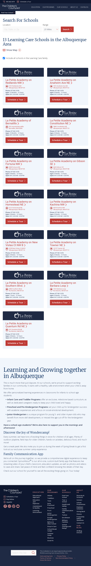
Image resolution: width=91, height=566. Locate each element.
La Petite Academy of (18, 122)
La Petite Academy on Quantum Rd (19, 325)
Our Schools (62, 7)
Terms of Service (45, 558)
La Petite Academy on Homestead (19, 203)
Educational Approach (37, 496)
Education (35, 7)
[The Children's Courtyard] (13, 491)
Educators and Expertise (36, 501)
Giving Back (81, 511)
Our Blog (84, 7)
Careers (79, 500)
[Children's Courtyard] (11, 7)
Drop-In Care (51, 526)
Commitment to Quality (37, 507)
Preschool (50, 508)
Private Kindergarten (52, 518)
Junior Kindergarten (52, 514)
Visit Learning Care (46, 556)
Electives (50, 538)
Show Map (12, 50)
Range (45, 25)
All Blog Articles (79, 531)
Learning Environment (37, 511)
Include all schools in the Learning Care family (26, 58)
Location (6, 25)
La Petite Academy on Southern (19, 284)
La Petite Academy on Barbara (63, 284)
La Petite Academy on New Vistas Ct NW (22, 244)
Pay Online (10, 499)
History (79, 514)
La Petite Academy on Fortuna (19, 163)
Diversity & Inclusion (80, 496)
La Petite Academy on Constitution (63, 122)
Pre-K (49, 510)
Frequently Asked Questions (80, 518)
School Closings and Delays (66, 526)
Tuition (64, 515)
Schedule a (15, 99)
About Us (74, 7)
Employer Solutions (80, 508)
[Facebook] (5, 506)
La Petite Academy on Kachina (63, 203)
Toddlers (50, 498)
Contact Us (80, 523)
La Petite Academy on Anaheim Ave (63, 81)
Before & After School (51, 523)
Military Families (65, 521)
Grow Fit (50, 540)
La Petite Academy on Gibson (67, 163)
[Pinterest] (13, 506)
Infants (49, 495)
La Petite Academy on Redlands (19, 81)
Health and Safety (66, 505)
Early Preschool (50, 504)
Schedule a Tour (25, 2)
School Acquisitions (81, 503)
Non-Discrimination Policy (64, 558)
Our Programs (48, 7)
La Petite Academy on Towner (63, 244)
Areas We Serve (45, 560)
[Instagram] (9, 506)
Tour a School (64, 501)
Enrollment (66, 517)
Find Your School (7, 13)
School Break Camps (52, 530)
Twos (49, 501)
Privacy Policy (61, 556)
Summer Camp (50, 534)
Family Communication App (67, 510)
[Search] (33, 552)
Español (9, 502)
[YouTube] (18, 506)
